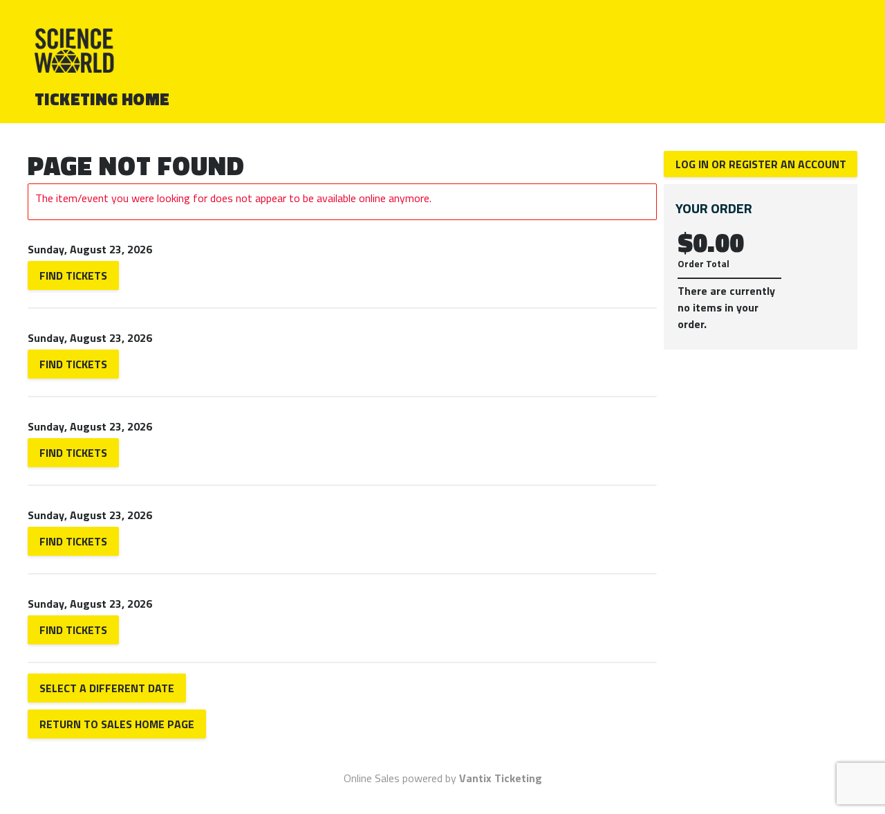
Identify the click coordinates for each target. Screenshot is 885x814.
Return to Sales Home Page (116, 724)
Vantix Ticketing (500, 778)
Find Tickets (73, 275)
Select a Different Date (106, 688)
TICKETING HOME (102, 99)
